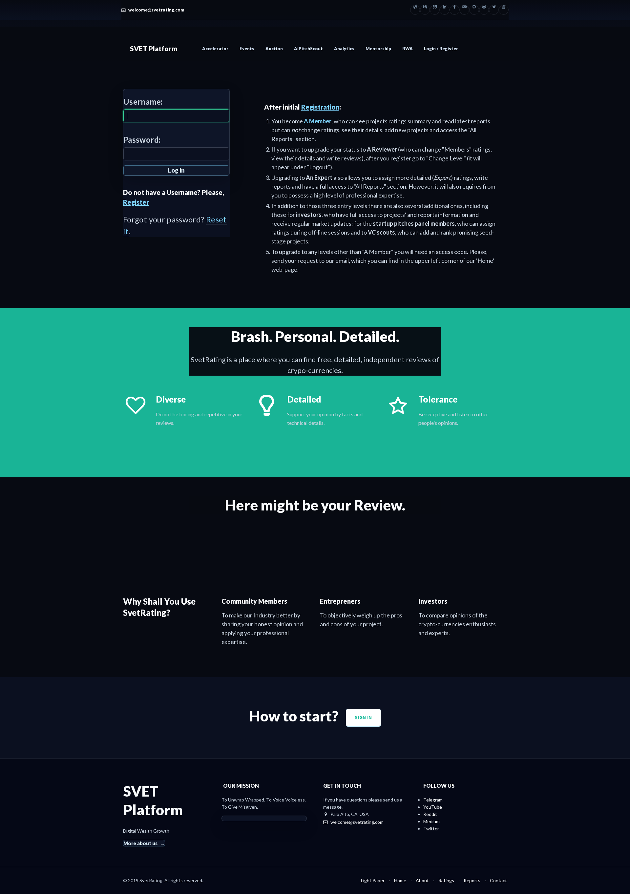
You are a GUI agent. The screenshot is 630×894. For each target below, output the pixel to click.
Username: (142, 101)
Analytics (344, 48)
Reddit (430, 814)
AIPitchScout (308, 48)
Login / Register (441, 48)
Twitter (431, 828)
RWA (407, 48)
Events (247, 48)
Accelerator (215, 48)
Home (400, 880)
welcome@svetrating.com (156, 9)
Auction (274, 48)
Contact (498, 880)
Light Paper (373, 880)
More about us (140, 843)
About (422, 880)
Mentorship (378, 48)
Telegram (433, 799)
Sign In (363, 717)
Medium (431, 821)
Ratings (446, 880)
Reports (472, 880)
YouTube (432, 807)
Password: (141, 139)
